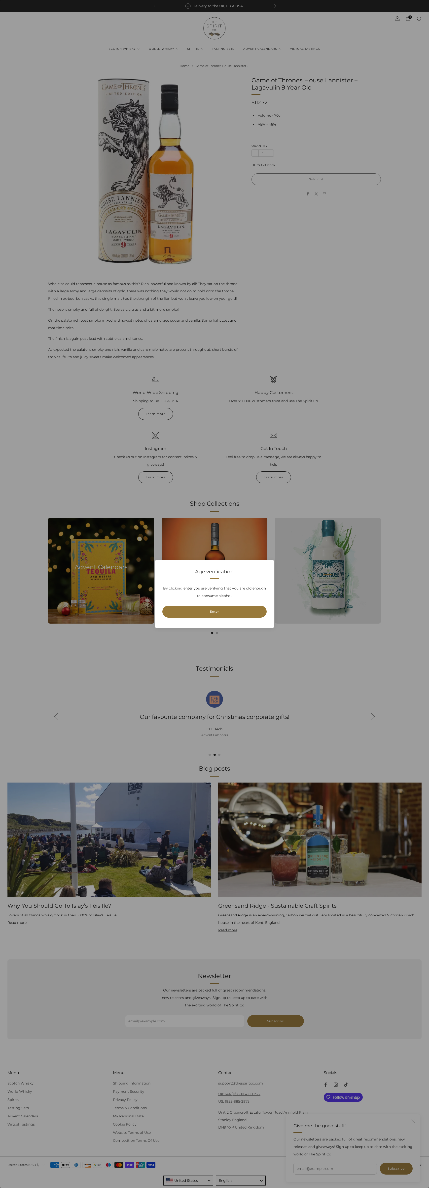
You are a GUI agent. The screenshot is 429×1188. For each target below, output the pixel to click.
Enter (214, 611)
